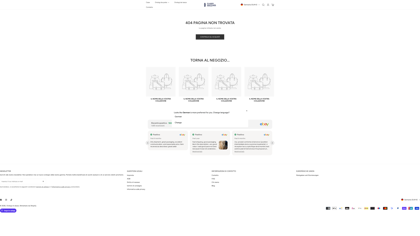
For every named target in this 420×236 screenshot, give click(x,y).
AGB (128, 179)
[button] (162, 2)
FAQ (213, 179)
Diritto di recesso (133, 182)
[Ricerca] (263, 4)
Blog (213, 186)
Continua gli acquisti (210, 37)
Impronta (130, 175)
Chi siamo (215, 182)
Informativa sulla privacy (136, 189)
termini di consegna (134, 186)
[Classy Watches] (210, 5)
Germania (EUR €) (250, 5)
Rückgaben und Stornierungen (307, 175)
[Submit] (43, 181)
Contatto (215, 175)
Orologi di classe (12, 206)
